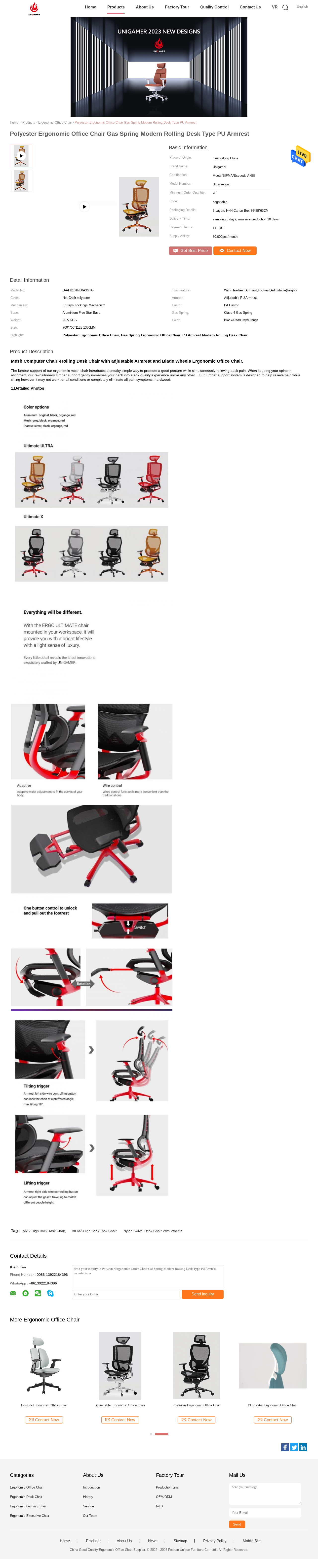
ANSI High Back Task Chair (44, 1231)
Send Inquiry (203, 1294)
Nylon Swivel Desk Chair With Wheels (152, 1231)
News (153, 1541)
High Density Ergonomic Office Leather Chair (120, 1405)
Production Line (167, 1487)
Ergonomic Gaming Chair (28, 1506)
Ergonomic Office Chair (26, 1487)
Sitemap (180, 1541)
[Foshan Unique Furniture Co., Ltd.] (34, 8)
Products (116, 7)
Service (88, 1506)
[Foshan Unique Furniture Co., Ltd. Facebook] (285, 1447)
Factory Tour (177, 7)
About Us (145, 7)
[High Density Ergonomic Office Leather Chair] (120, 1365)
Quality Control (214, 7)
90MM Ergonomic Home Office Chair (43, 1405)
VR (275, 7)
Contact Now (238, 250)
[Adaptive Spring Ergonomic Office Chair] (273, 1365)
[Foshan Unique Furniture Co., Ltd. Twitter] (294, 1447)
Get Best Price (193, 250)
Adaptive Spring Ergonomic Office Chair (272, 1405)
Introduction (91, 1487)
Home (90, 7)
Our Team (90, 1516)
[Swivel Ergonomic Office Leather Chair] (196, 1365)
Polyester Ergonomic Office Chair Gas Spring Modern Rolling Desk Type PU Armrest (136, 122)
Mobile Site (252, 1541)
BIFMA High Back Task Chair (94, 1231)
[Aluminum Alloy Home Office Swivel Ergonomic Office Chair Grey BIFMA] (97, 203)
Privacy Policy (215, 1541)
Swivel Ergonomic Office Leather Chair (196, 1405)
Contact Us (250, 7)
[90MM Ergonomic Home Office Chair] (44, 1365)
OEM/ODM (164, 1497)
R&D (159, 1506)
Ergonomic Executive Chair (29, 1516)
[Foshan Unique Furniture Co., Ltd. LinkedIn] (303, 1447)
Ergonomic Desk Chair (26, 1497)
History (88, 1497)
